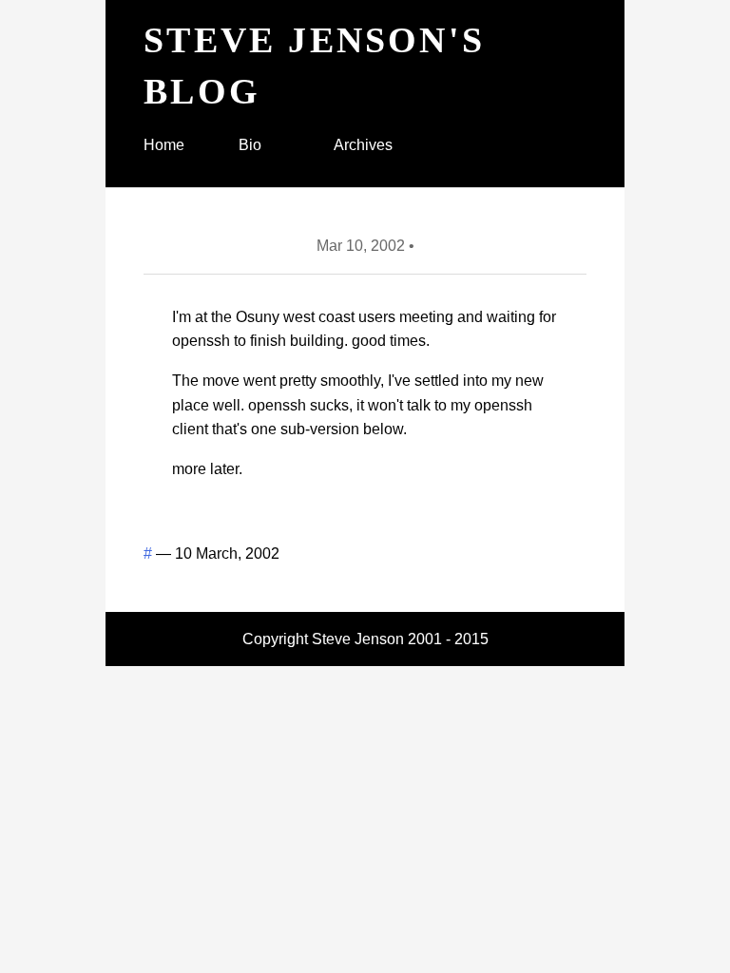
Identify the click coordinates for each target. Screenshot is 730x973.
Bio (250, 145)
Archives (363, 145)
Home (164, 145)
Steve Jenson (358, 639)
